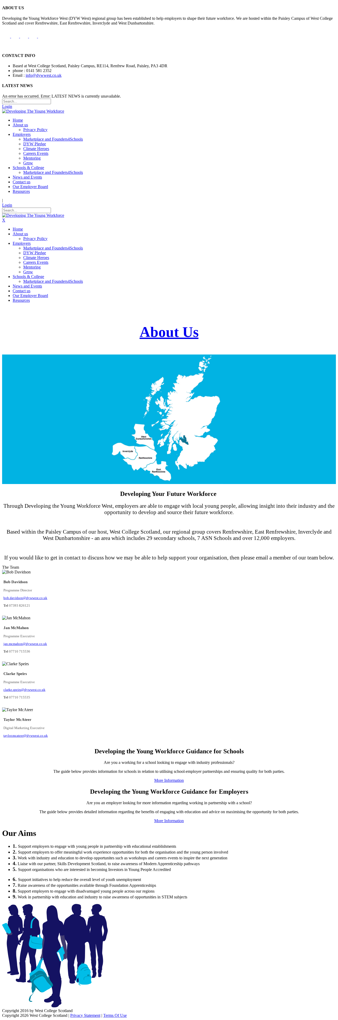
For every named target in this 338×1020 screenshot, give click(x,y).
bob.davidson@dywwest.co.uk (25, 598)
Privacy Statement (85, 1015)
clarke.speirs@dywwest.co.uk (24, 690)
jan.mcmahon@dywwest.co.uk (25, 644)
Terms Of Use (115, 1015)
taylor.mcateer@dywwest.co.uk (25, 736)
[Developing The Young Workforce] (33, 111)
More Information (169, 780)
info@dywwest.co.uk (44, 75)
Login (7, 106)
